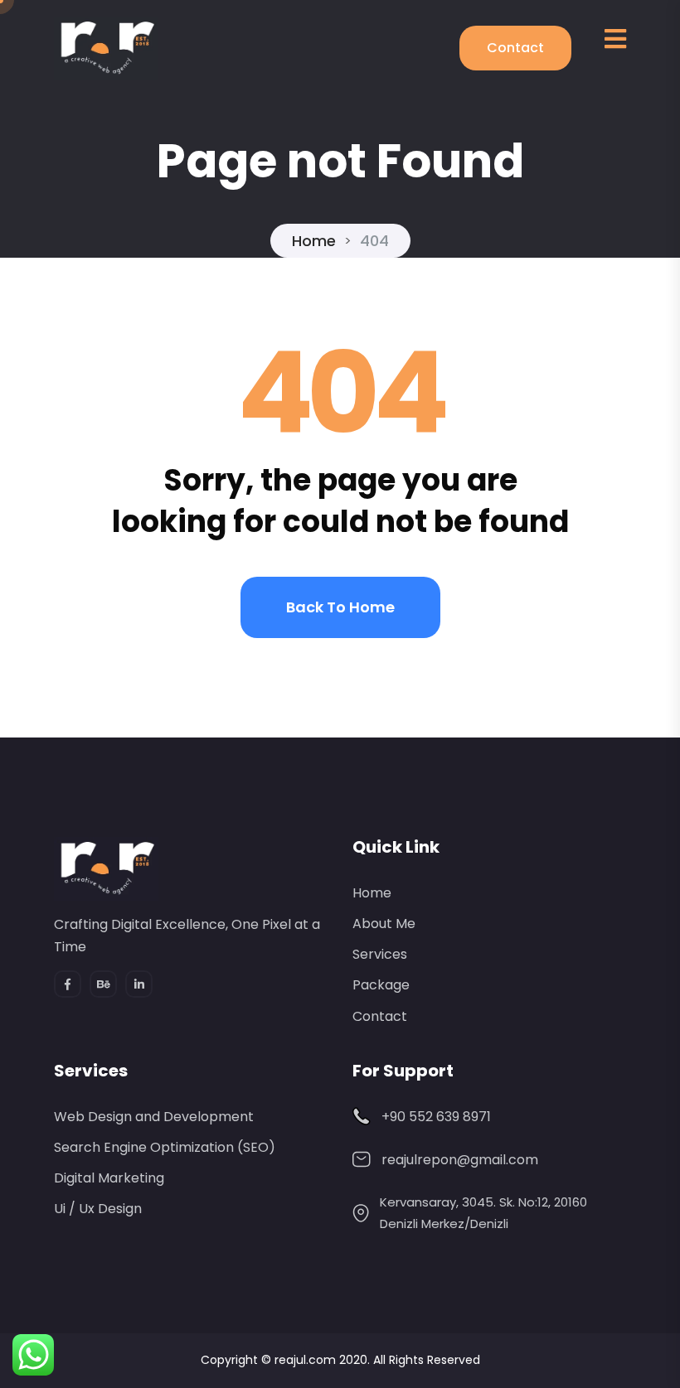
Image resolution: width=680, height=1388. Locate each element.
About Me (383, 923)
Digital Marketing (109, 1177)
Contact (515, 47)
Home (314, 240)
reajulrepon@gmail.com (459, 1159)
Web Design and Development (154, 1116)
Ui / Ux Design (98, 1208)
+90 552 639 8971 (436, 1116)
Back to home (340, 607)
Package (381, 984)
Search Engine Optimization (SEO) (164, 1147)
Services (379, 954)
